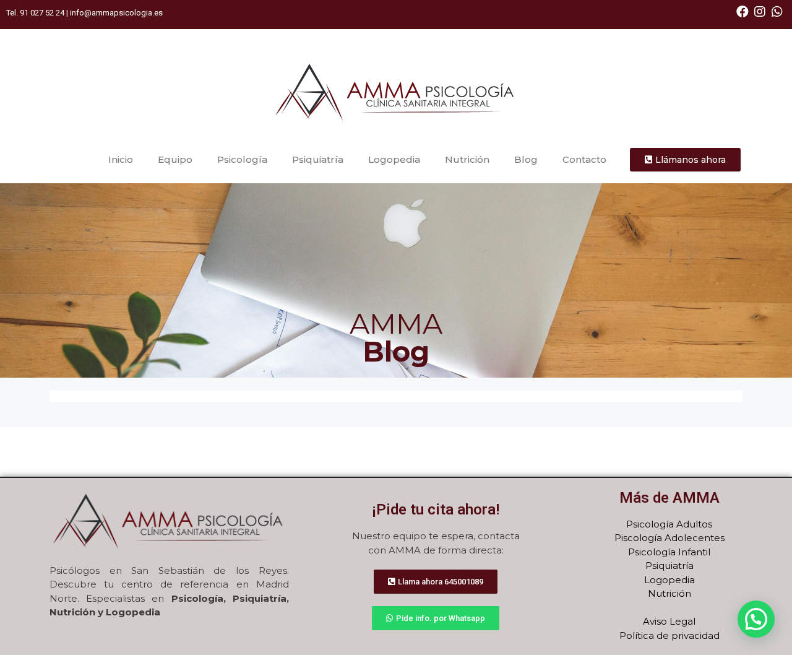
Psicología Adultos (669, 524)
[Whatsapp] (777, 11)
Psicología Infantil (669, 552)
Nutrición (467, 159)
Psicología (242, 159)
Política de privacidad (669, 635)
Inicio (120, 159)
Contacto (584, 159)
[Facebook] (742, 11)
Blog (526, 159)
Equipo (175, 159)
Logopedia (394, 159)
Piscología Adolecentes (669, 538)
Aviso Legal (669, 621)
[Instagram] (759, 11)
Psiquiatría (317, 159)
